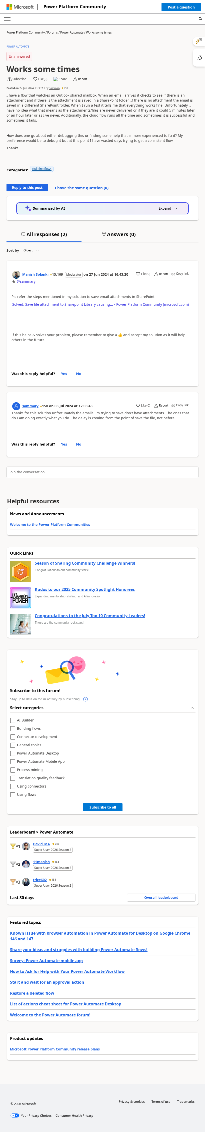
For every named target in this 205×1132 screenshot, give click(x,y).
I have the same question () (81, 187)
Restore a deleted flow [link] (32, 993)
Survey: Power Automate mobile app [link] (46, 960)
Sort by (12, 250)
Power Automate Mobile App (41, 762)
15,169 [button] (57, 274)
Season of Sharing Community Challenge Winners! (85, 563)
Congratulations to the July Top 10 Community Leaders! (90, 616)
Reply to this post (27, 187)
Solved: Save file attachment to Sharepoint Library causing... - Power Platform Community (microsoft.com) (100, 304)
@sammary (26, 281)
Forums (52, 32)
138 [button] (54, 879)
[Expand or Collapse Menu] (7, 19)
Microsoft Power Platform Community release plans (55, 1049)
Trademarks (185, 1101)
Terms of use (161, 1101)
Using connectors (31, 786)
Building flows (42, 169)
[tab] (44, 236)
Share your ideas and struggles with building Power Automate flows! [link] (79, 949)
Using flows (26, 795)
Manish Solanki (35, 274)
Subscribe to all (103, 807)
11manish (41, 861)
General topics (29, 745)
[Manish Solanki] (16, 275)
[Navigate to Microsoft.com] (20, 7)
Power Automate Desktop (38, 753)
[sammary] (16, 406)
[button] (181, 8)
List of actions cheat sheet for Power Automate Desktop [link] (65, 1004)
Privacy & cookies (132, 1101)
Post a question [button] (181, 7)
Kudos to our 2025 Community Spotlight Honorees (85, 589)
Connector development (37, 737)
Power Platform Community (75, 7)
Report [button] (82, 79)
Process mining (30, 770)
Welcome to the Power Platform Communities (50, 524)
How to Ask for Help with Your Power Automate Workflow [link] (67, 971)
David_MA (41, 844)
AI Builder (25, 720)
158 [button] (66, 88)
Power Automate (72, 32)
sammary (54, 88)
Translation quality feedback (40, 778)
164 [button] (56, 862)
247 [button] (57, 844)
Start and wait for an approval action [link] (47, 982)
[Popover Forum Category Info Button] (85, 699)
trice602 (40, 879)
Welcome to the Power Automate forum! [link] (50, 1015)
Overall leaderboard (161, 897)
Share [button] (63, 79)
